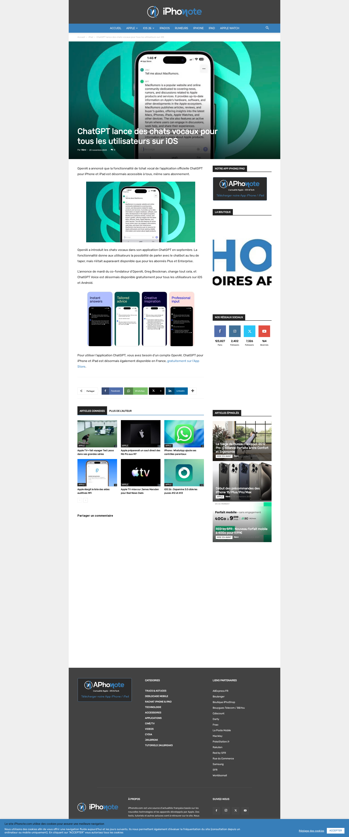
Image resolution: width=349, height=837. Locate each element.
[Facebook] (216, 810)
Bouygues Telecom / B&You (229, 707)
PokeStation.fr (221, 741)
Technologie (153, 707)
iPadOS (165, 28)
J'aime (220, 327)
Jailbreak (151, 739)
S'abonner (264, 327)
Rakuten (217, 747)
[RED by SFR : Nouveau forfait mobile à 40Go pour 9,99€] (242, 522)
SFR (215, 769)
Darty (216, 719)
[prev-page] (79, 500)
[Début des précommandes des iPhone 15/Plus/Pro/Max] (242, 482)
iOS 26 (147, 28)
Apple (130, 28)
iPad (212, 28)
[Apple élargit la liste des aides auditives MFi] (97, 472)
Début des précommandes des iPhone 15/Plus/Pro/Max (238, 490)
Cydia (148, 734)
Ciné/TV (150, 723)
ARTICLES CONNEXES (92, 411)
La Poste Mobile (222, 730)
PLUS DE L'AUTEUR (120, 411)
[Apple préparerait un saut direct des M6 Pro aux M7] (141, 433)
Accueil (115, 28)
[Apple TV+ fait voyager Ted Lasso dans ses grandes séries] (97, 433)
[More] (192, 391)
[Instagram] (226, 810)
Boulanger (218, 696)
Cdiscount (218, 713)
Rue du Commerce (223, 758)
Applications (153, 718)
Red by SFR (219, 752)
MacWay (217, 736)
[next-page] (85, 500)
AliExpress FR (220, 690)
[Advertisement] (242, 380)
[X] (235, 810)
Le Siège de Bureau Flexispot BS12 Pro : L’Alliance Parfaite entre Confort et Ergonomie (242, 447)
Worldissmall (220, 775)
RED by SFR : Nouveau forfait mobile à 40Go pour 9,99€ (242, 530)
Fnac (215, 724)
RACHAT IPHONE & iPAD (158, 701)
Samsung (218, 764)
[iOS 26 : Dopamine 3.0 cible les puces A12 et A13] (184, 472)
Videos (149, 729)
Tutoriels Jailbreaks (159, 745)
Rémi (83, 150)
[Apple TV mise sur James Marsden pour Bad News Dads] (141, 472)
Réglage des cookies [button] (311, 830)
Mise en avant (224, 456)
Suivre (234, 327)
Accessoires (153, 712)
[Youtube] (245, 810)
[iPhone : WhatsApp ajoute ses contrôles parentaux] (184, 433)
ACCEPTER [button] (335, 830)
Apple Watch (229, 28)
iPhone (198, 28)
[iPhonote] (174, 12)
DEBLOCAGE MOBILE (156, 696)
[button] (267, 28)
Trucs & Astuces (155, 690)
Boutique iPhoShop (224, 702)
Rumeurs (181, 28)
